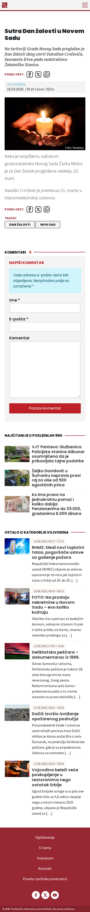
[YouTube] (54, 895)
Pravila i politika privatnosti (45, 878)
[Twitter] (45, 895)
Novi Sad (48, 224)
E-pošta (18, 319)
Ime (14, 300)
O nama (45, 847)
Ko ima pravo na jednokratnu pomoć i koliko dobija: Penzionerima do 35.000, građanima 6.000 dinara (56, 504)
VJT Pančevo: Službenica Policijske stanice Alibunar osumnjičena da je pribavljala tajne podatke (58, 454)
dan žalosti (19, 224)
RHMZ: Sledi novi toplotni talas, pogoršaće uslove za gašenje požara (58, 552)
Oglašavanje (45, 837)
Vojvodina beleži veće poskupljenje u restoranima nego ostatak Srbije (55, 777)
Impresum (45, 858)
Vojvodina (16, 84)
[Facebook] (35, 895)
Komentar (19, 338)
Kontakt (45, 868)
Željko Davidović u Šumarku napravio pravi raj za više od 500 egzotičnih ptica (56, 478)
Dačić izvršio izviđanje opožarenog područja (55, 716)
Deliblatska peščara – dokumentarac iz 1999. (55, 654)
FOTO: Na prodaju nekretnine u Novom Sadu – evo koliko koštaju (53, 604)
